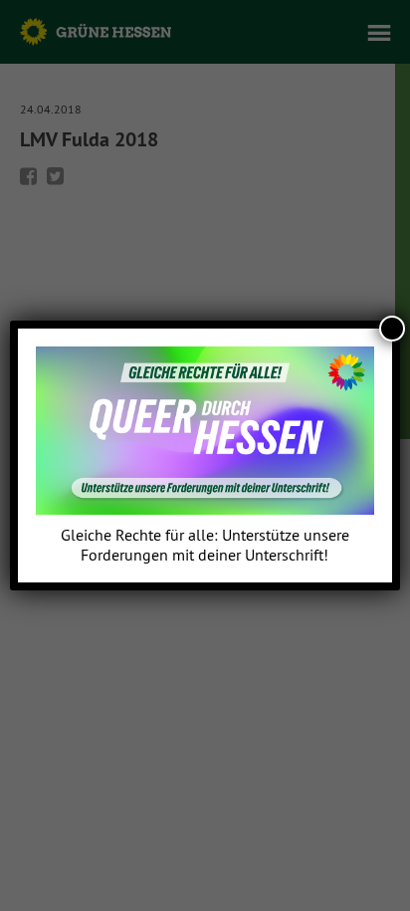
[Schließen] (392, 329)
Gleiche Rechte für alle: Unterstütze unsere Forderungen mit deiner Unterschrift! (205, 545)
